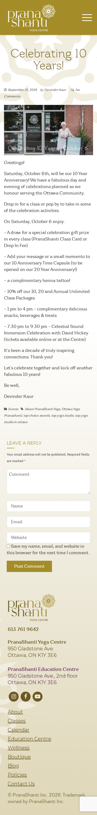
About (15, 712)
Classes (17, 721)
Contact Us (21, 784)
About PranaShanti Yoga (42, 409)
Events (13, 409)
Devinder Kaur (55, 90)
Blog (13, 766)
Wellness (19, 748)
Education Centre (29, 739)
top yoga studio (62, 415)
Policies (17, 775)
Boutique (19, 757)
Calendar (18, 730)
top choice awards (36, 415)
